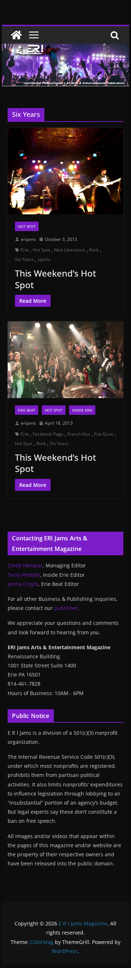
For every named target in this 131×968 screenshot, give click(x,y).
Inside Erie (82, 410)
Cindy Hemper (25, 565)
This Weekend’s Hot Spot (55, 278)
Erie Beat (26, 410)
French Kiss (78, 434)
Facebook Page (48, 434)
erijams (28, 239)
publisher (66, 607)
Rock (94, 250)
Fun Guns (103, 434)
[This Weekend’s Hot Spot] (65, 171)
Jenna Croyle (23, 583)
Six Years (24, 259)
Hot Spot (27, 226)
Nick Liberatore (69, 250)
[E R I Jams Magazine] (16, 35)
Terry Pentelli (24, 574)
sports (43, 259)
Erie (25, 250)
